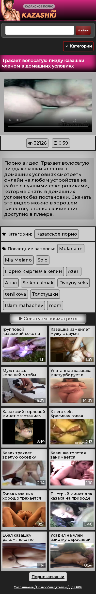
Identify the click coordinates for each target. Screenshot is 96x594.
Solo (43, 260)
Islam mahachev (24, 305)
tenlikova (15, 294)
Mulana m (70, 248)
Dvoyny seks (73, 283)
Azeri (74, 271)
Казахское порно (56, 234)
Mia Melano (18, 260)
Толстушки (45, 294)
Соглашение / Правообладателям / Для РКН (48, 587)
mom (55, 305)
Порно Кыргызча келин (33, 271)
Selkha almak (38, 283)
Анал (11, 283)
